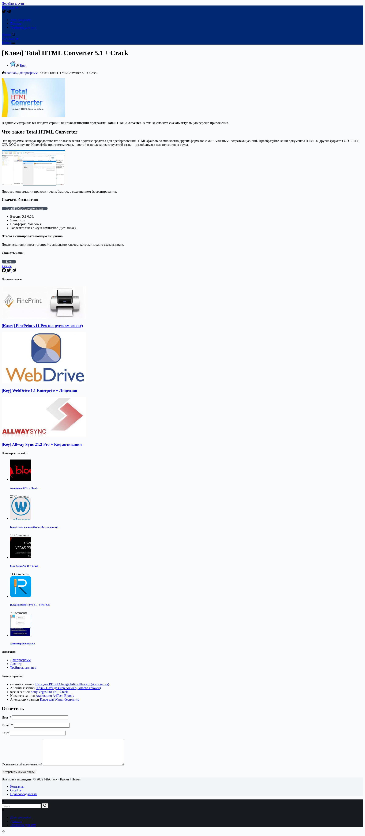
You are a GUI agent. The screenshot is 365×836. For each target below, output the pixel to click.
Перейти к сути (13, 3)
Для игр (16, 23)
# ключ (7, 266)
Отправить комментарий (18, 771)
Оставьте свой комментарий (22, 764)
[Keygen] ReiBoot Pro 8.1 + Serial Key (30, 604)
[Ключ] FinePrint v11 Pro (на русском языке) (42, 325)
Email (7, 725)
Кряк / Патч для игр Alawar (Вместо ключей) (34, 527)
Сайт (5, 733)
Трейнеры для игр (23, 27)
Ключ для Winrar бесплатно (59, 699)
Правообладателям (23, 794)
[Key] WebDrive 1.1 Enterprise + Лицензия (39, 390)
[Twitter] (4, 12)
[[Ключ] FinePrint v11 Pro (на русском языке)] (44, 317)
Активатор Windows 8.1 (22, 643)
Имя (6, 717)
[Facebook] (4, 271)
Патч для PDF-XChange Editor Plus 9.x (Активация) (72, 684)
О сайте (15, 790)
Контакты (17, 786)
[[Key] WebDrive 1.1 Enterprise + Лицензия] (44, 382)
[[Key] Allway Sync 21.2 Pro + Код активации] (44, 436)
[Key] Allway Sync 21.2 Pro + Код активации (42, 444)
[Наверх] (3, 832)
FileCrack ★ (10, 7)
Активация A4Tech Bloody (24, 488)
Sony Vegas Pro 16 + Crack (24, 566)
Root (23, 65)
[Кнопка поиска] (45, 805)
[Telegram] (9, 12)
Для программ (20, 20)
